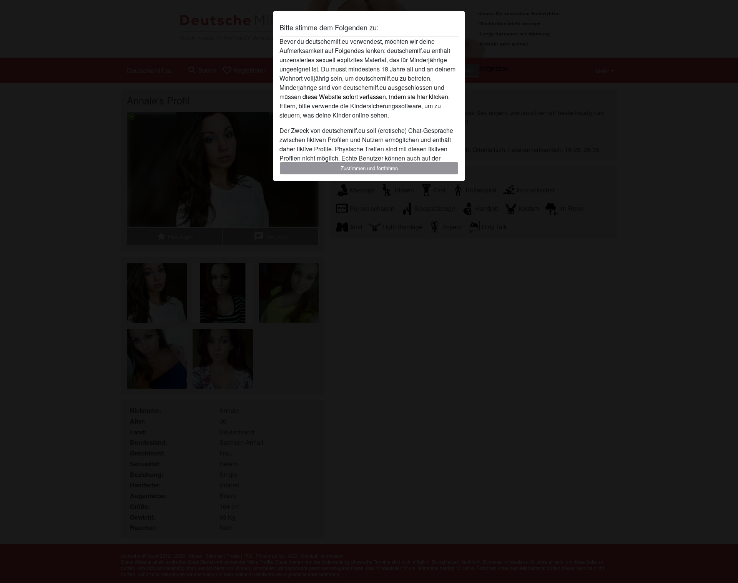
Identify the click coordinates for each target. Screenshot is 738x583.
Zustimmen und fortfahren (369, 168)
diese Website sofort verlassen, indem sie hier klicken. (376, 96)
